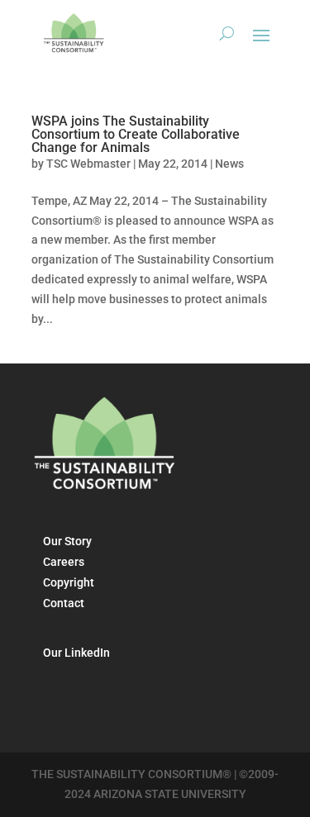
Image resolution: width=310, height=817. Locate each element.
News (229, 163)
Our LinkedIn (76, 652)
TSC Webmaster (88, 163)
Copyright (68, 582)
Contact (63, 603)
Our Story (67, 541)
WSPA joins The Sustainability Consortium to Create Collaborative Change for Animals (135, 134)
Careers (63, 561)
